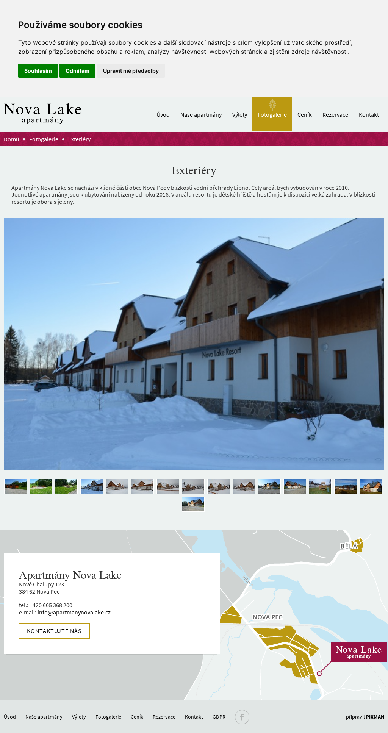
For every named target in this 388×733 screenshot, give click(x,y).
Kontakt (369, 114)
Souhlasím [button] (38, 70)
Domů (11, 139)
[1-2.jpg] (294, 487)
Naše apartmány (201, 114)
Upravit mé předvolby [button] (131, 70)
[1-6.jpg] (371, 487)
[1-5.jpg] (345, 487)
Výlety (239, 114)
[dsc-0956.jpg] (117, 487)
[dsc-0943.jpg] (193, 487)
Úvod (163, 114)
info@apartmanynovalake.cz (74, 612)
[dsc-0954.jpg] (142, 487)
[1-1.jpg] (269, 487)
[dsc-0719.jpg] (41, 487)
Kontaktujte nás (54, 631)
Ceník (304, 114)
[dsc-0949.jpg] (167, 487)
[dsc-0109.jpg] (91, 487)
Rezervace (335, 114)
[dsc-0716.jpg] (15, 487)
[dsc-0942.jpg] (218, 487)
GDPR (219, 716)
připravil (365, 716)
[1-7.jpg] (193, 505)
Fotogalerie (272, 114)
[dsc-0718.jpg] (66, 487)
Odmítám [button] (77, 70)
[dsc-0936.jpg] (244, 487)
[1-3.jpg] (320, 487)
